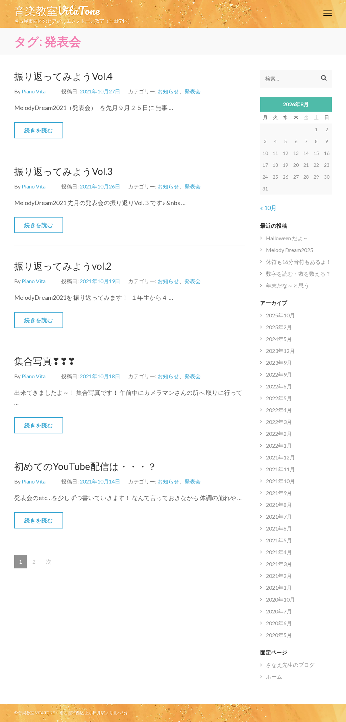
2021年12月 (280, 457)
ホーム (274, 676)
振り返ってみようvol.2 (63, 266)
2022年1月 (279, 445)
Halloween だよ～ (287, 238)
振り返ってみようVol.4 (63, 76)
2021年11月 (280, 469)
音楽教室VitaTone (57, 10)
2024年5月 (279, 339)
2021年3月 (279, 564)
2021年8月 (279, 504)
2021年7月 (279, 516)
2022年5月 (279, 398)
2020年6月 (279, 623)
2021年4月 (279, 552)
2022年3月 (279, 422)
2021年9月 (279, 493)
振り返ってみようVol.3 (63, 171)
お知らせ (168, 91)
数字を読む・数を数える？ (298, 273)
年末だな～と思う (287, 285)
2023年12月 (280, 350)
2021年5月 (279, 540)
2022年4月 (279, 410)
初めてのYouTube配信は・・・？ (85, 466)
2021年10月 (280, 481)
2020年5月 (279, 635)
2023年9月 (279, 362)
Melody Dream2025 (289, 250)
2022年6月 (279, 386)
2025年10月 (280, 315)
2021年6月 (279, 528)
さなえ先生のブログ (290, 664)
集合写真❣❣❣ (44, 361)
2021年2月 (279, 575)
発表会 (192, 91)
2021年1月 (279, 587)
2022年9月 (279, 374)
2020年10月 (280, 599)
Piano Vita (34, 91)
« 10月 (268, 207)
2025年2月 (279, 327)
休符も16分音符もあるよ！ (298, 261)
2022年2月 (279, 433)
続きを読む (38, 130)
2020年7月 (279, 611)
